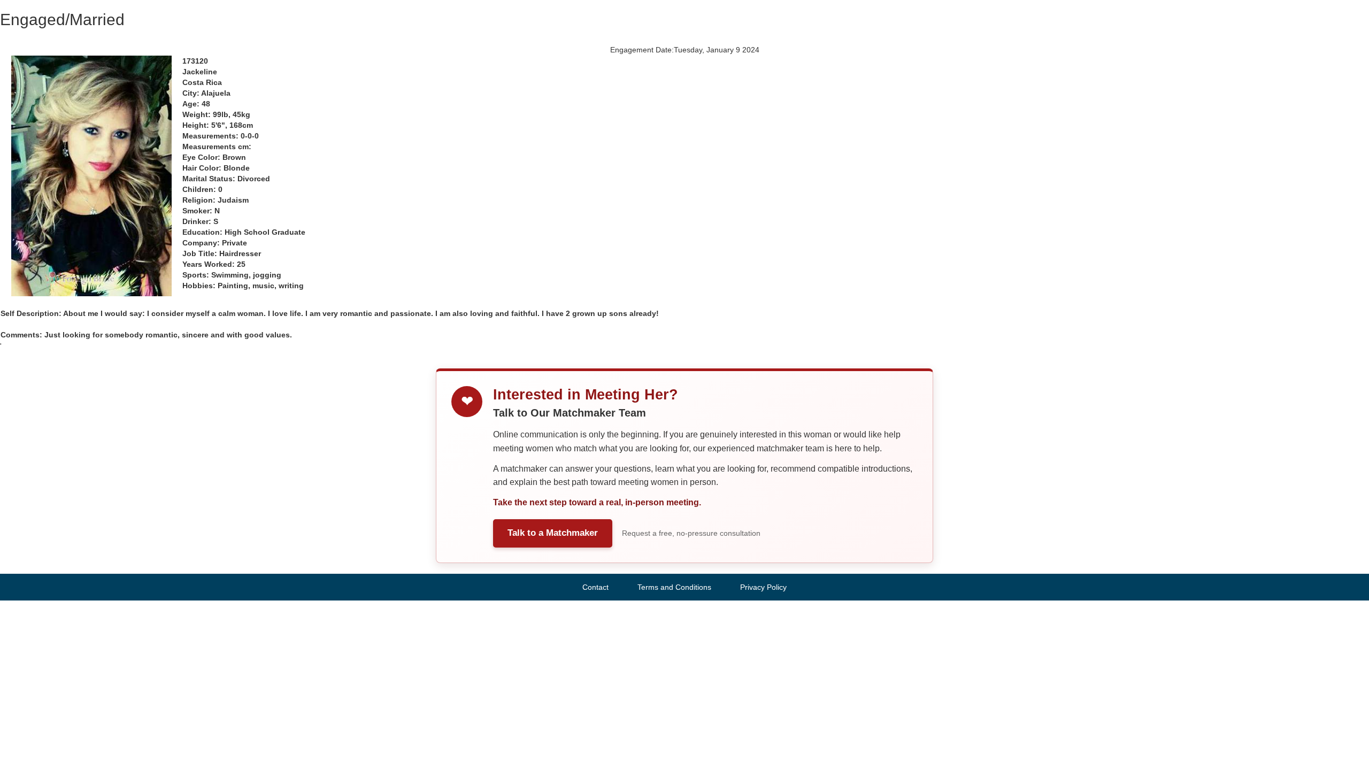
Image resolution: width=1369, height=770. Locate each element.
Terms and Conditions (674, 587)
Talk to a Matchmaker (552, 533)
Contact (595, 587)
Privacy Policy (763, 587)
